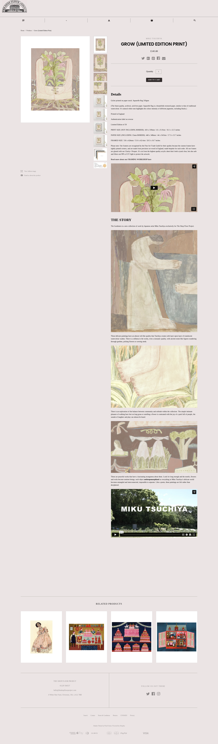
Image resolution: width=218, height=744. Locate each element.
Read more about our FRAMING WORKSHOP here (131, 159)
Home (22, 30)
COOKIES (123, 715)
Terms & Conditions (104, 715)
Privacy (132, 715)
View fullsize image (28, 171)
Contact (92, 715)
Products (29, 30)
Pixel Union (108, 726)
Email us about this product (30, 175)
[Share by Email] (163, 58)
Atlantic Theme (97, 726)
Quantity (149, 71)
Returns (115, 715)
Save (154, 58)
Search (86, 715)
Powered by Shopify (118, 726)
